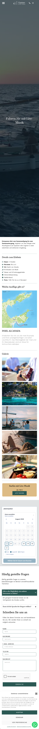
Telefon (6, 652)
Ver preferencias (19, 722)
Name (5, 629)
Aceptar (19, 712)
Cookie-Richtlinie (11, 726)
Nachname (6, 636)
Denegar (19, 717)
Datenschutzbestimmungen (24, 726)
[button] (36, 694)
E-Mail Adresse (8, 644)
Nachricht (6, 659)
